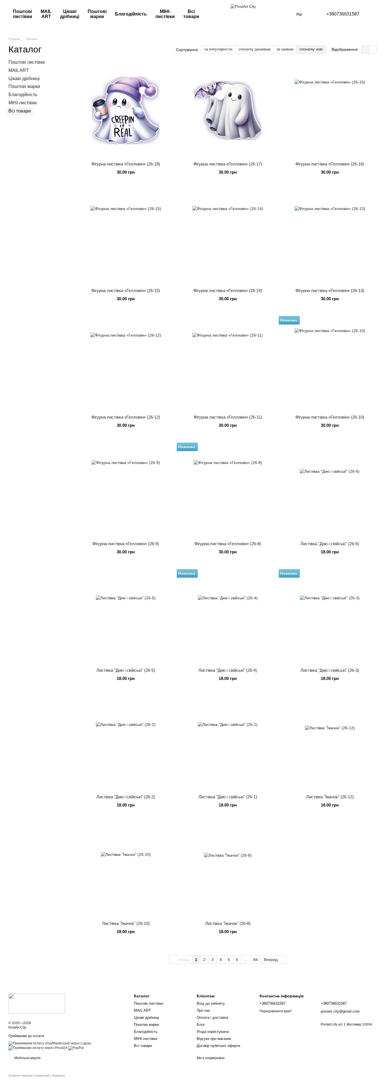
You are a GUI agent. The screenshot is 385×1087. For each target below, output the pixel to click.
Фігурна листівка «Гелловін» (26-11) (228, 417)
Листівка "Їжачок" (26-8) (228, 923)
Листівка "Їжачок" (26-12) (330, 796)
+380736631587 (342, 14)
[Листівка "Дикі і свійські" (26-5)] (125, 617)
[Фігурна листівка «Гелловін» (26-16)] (330, 110)
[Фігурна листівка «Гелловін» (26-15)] (125, 237)
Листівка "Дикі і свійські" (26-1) (227, 796)
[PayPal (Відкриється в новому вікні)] (76, 1048)
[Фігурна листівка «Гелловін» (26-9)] (125, 490)
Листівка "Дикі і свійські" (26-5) (125, 670)
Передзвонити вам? (276, 1011)
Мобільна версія (27, 1058)
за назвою (285, 49)
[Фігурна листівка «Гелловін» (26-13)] (330, 237)
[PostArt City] (36, 1003)
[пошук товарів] (217, 14)
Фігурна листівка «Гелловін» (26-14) (227, 290)
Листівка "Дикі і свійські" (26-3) (329, 670)
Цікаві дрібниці (69, 14)
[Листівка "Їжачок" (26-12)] (330, 743)
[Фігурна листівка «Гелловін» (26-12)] (125, 363)
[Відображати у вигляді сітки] (365, 49)
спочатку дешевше (254, 49)
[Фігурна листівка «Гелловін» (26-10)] (330, 363)
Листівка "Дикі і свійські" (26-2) (125, 796)
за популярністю (218, 49)
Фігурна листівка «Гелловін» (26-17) (227, 164)
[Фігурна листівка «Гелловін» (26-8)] (228, 490)
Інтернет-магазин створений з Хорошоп (36, 1075)
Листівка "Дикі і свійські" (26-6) (329, 543)
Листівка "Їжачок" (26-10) (126, 923)
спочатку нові (311, 49)
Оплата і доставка (212, 1017)
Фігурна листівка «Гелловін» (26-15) (125, 290)
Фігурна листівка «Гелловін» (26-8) (227, 543)
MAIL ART (46, 14)
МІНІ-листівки (165, 14)
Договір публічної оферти (218, 1046)
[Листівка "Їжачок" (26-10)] (125, 870)
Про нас (203, 1010)
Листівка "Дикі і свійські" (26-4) (227, 670)
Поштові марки (97, 14)
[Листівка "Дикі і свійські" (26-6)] (330, 490)
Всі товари (191, 14)
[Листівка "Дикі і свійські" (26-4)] (228, 617)
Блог (201, 1024)
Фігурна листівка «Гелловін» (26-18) (125, 164)
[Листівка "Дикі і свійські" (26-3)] (330, 617)
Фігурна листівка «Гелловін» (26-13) (329, 290)
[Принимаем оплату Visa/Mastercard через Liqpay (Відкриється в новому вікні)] (49, 1043)
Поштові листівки (22, 14)
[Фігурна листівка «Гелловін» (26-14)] (228, 237)
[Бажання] (374, 14)
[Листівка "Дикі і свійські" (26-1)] (228, 743)
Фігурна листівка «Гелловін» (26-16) (329, 164)
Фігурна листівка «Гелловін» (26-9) (125, 543)
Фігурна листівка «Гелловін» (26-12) (125, 417)
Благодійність (131, 14)
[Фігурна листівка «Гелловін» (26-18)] (125, 110)
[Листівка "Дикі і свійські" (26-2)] (125, 743)
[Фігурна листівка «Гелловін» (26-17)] (228, 110)
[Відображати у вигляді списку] (372, 49)
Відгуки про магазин (214, 1039)
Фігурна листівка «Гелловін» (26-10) (329, 417)
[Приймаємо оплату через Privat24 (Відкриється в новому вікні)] (37, 1048)
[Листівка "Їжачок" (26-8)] (228, 870)
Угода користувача (213, 1031)
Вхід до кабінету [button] (211, 1003)
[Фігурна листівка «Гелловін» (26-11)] (228, 363)
